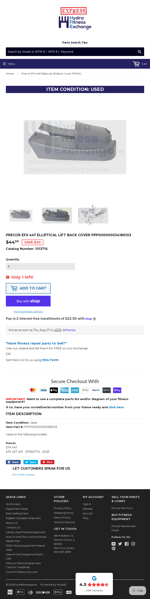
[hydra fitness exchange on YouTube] (114, 544)
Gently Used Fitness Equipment (25, 532)
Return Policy (62, 517)
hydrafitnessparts (26, 584)
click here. (116, 407)
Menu (11, 63)
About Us (11, 522)
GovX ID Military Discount (22, 571)
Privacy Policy (62, 508)
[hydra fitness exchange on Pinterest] (114, 548)
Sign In (87, 504)
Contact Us (13, 527)
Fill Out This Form (122, 508)
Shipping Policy (63, 512)
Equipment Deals (17, 508)
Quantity (12, 259)
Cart (144, 63)
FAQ (85, 518)
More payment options (28, 311)
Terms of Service (64, 522)
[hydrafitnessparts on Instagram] (133, 544)
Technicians (13, 504)
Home (10, 73)
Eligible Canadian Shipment (23, 518)
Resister (88, 508)
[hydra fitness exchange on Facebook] (127, 544)
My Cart (88, 513)
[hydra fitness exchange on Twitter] (120, 544)
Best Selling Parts (17, 513)
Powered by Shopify (53, 584)
